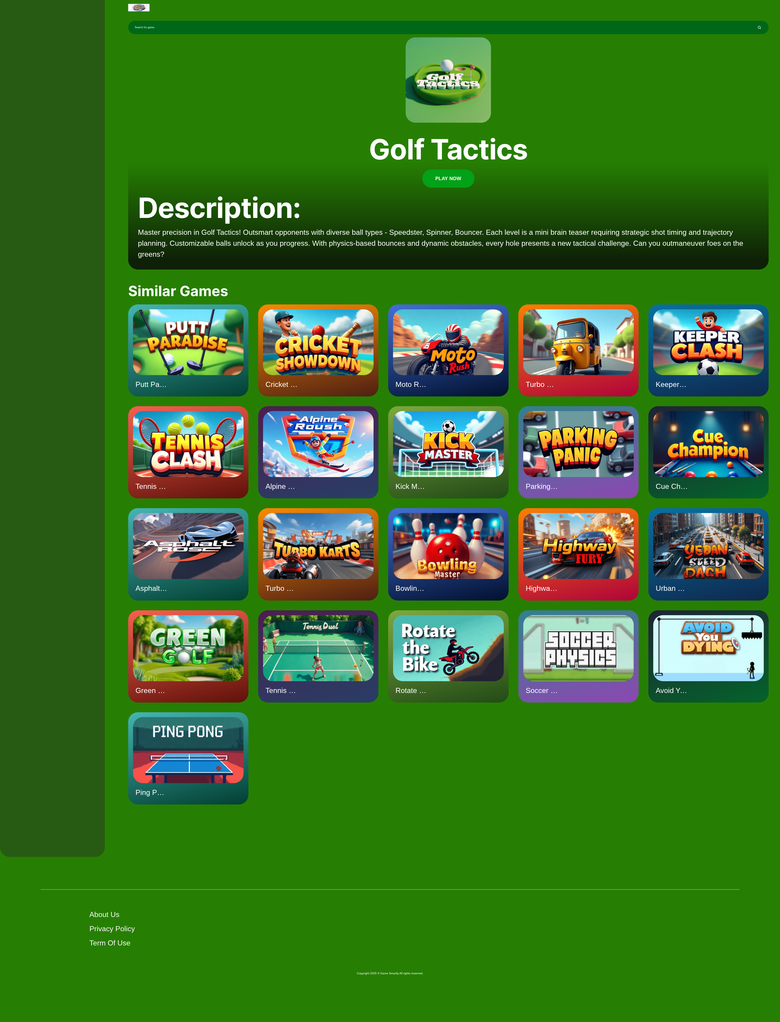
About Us (104, 914)
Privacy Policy (112, 929)
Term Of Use (109, 943)
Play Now (448, 178)
